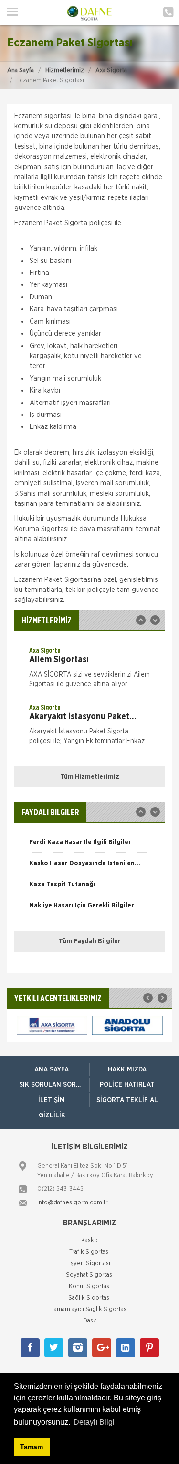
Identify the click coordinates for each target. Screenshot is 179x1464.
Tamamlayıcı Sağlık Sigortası (89, 1309)
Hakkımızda (127, 1069)
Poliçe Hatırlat (127, 1085)
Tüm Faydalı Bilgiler (90, 941)
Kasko (89, 1240)
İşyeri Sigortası (89, 1263)
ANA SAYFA (51, 1069)
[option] (89, 670)
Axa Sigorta (111, 70)
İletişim (51, 1100)
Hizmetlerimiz (64, 70)
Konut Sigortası (90, 1286)
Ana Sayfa (20, 70)
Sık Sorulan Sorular (54, 1085)
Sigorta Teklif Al (127, 1100)
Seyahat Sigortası (90, 1275)
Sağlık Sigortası (89, 1298)
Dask (89, 1321)
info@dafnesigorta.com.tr (72, 1203)
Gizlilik (52, 1115)
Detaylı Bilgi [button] (94, 1422)
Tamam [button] (31, 1447)
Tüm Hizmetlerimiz (89, 777)
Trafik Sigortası (89, 1252)
